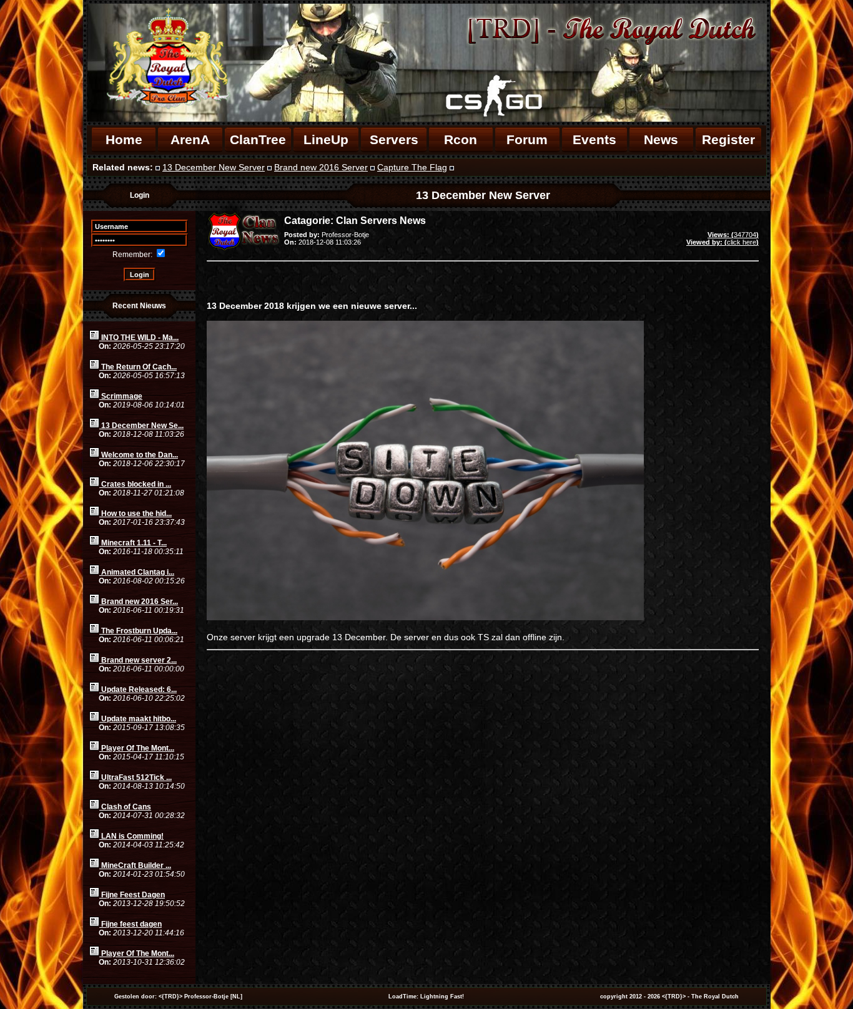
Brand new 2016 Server (321, 167)
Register (728, 139)
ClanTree (258, 139)
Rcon (460, 139)
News (661, 139)
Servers (394, 139)
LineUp (325, 139)
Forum (527, 139)
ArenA (190, 139)
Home (124, 139)
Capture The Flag (412, 167)
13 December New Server (213, 167)
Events (594, 139)
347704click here (722, 238)
